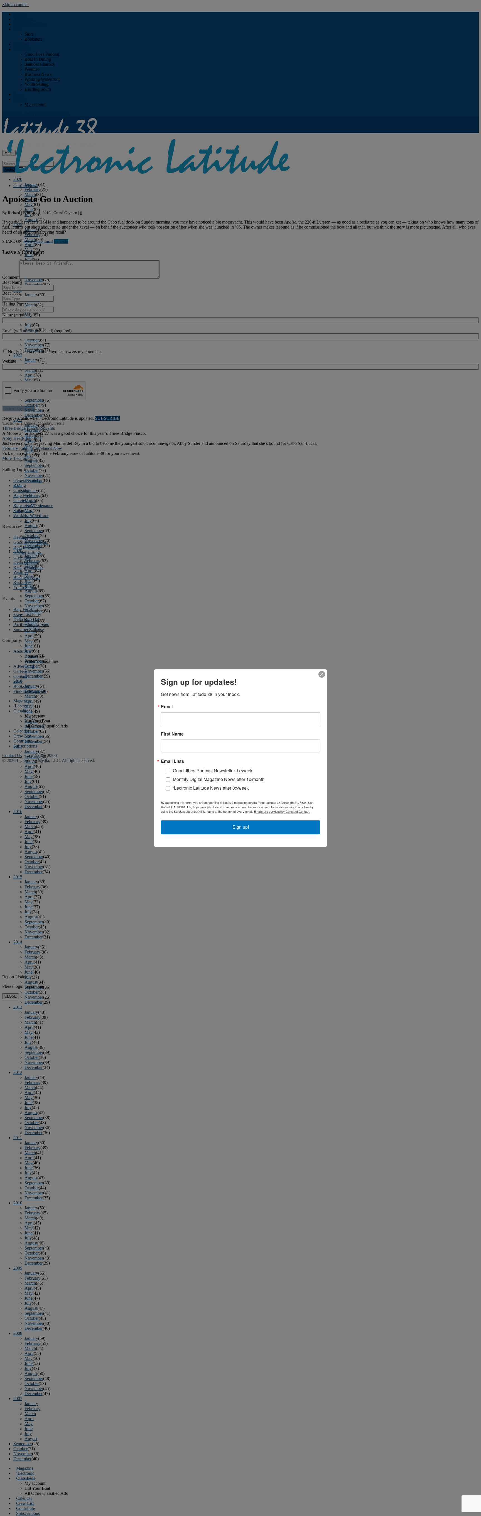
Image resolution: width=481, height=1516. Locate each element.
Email (167, 706)
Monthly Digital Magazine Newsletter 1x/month (218, 779)
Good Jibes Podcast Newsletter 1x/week (212, 770)
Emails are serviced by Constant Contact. (282, 811)
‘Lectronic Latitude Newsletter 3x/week (211, 788)
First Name (172, 734)
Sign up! (240, 827)
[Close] (321, 674)
